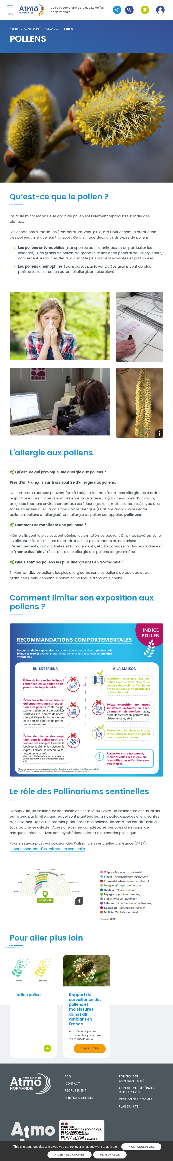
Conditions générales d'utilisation (137, 1090)
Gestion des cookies (136, 1099)
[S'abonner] (145, 10)
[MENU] (10, 8)
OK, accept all (142, 1146)
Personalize (110, 1154)
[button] (129, 10)
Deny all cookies (71, 1154)
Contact (72, 1083)
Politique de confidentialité (131, 1078)
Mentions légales (79, 1098)
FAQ (68, 1076)
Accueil (14, 29)
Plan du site (128, 1106)
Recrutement (75, 1090)
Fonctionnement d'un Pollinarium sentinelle (47, 848)
